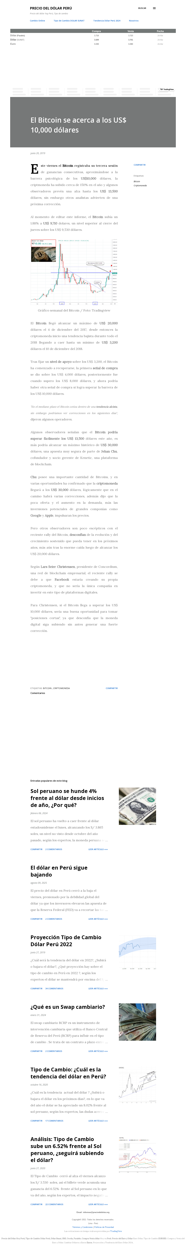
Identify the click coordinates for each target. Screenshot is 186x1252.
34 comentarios (54, 988)
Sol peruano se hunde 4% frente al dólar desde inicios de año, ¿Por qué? (67, 798)
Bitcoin (137, 181)
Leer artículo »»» (98, 849)
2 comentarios (53, 849)
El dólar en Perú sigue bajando (59, 871)
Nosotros (133, 20)
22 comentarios (54, 1204)
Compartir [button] (140, 164)
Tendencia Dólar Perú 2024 (106, 20)
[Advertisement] (93, 66)
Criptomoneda (140, 185)
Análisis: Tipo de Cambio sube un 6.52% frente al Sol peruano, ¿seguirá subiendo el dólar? (67, 1149)
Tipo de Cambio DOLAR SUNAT (69, 20)
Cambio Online (37, 20)
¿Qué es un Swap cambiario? (68, 1006)
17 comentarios (54, 1120)
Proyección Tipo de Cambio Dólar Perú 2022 (66, 941)
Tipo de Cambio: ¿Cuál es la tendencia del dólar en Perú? (68, 1073)
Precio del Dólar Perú (51, 8)
